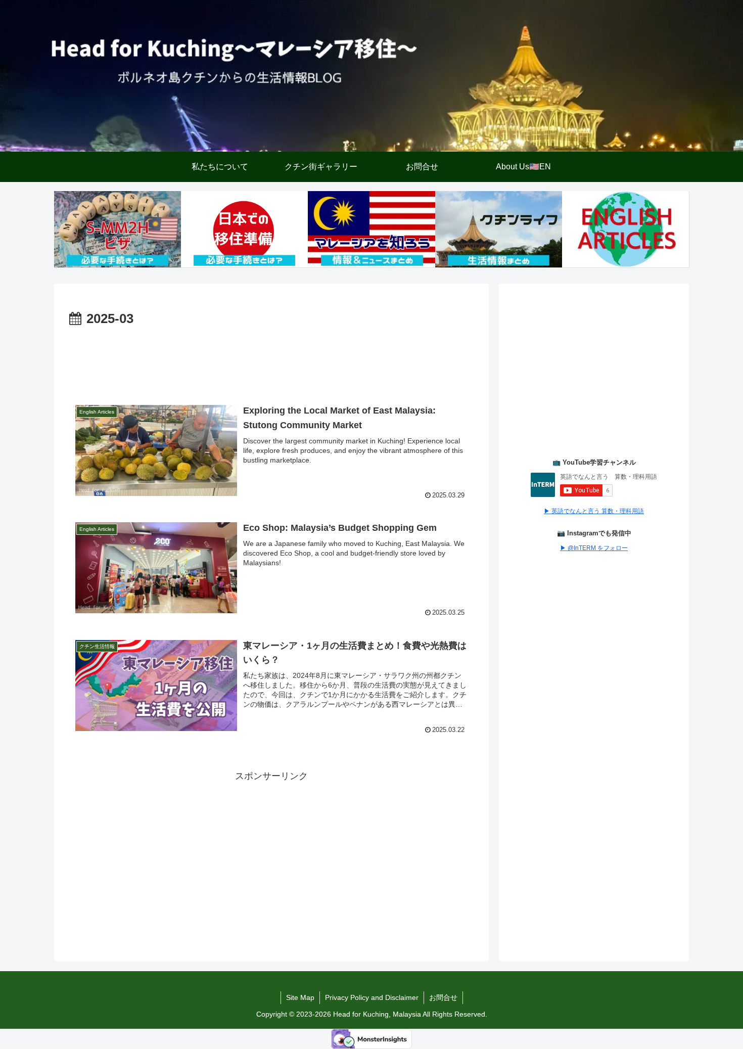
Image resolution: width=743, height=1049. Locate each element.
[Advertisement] (271, 358)
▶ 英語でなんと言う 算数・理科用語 (594, 511)
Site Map (300, 997)
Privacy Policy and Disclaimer (372, 997)
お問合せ (443, 997)
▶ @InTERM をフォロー (594, 548)
